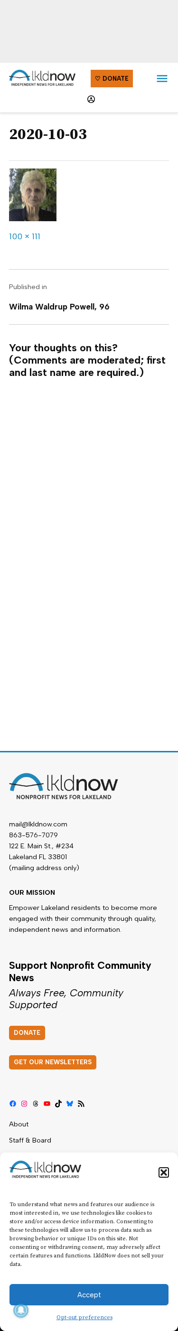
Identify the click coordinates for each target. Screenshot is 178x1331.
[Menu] (162, 78)
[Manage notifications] (20, 1310)
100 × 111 (24, 236)
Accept (89, 1295)
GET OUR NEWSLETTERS (53, 1062)
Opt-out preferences (84, 1317)
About (18, 1124)
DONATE (27, 1032)
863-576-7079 (33, 835)
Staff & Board (30, 1140)
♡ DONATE (112, 78)
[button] (164, 1172)
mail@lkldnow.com (38, 824)
